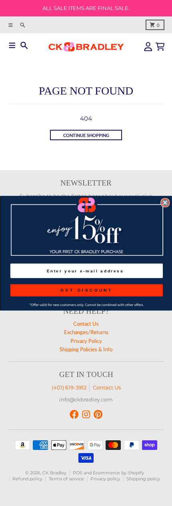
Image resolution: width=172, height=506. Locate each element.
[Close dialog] (165, 202)
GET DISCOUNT (86, 290)
